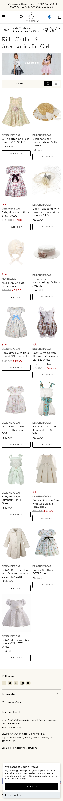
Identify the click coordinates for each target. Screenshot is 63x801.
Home (5, 29)
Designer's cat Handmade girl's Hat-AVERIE (46, 282)
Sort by (19, 83)
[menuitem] (49, 17)
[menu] (50, 17)
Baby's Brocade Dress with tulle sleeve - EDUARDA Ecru (46, 503)
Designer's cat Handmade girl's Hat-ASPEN (46, 142)
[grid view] (48, 83)
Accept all (31, 786)
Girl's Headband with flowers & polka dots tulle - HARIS (45, 212)
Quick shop (16, 153)
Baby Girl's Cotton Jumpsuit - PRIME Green (13, 500)
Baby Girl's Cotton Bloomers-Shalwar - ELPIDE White (45, 356)
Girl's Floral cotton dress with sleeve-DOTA (13, 430)
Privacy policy (13, 795)
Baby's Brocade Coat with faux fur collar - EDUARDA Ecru (15, 573)
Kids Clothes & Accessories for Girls (26, 30)
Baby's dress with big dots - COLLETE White (15, 643)
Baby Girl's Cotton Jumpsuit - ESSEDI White (44, 430)
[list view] (56, 83)
